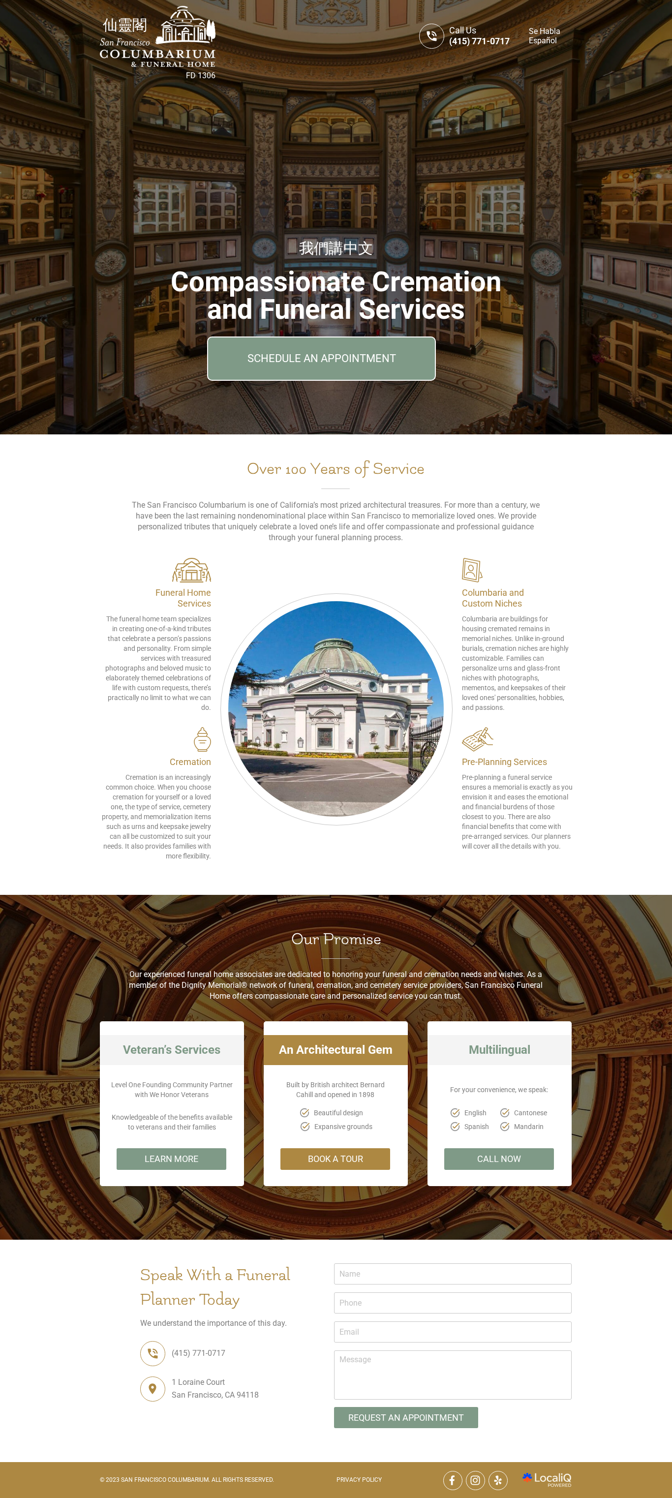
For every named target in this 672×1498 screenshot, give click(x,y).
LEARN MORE (171, 1159)
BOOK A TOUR (335, 1159)
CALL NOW (499, 1159)
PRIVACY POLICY (359, 1479)
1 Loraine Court (198, 1382)
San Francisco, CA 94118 (215, 1395)
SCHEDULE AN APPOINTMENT (321, 358)
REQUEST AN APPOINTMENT (406, 1417)
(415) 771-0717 (479, 41)
